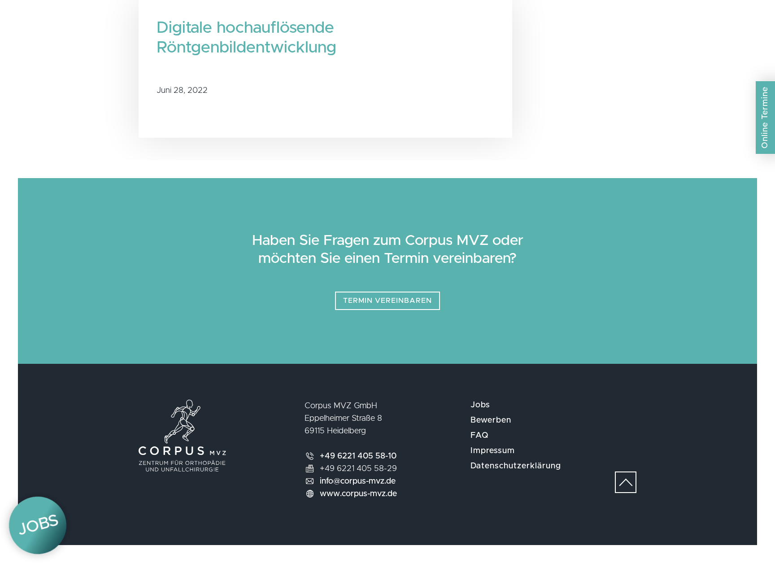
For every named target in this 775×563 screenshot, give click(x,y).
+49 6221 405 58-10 (358, 456)
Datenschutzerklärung (515, 466)
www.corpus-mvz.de (358, 494)
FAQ (479, 436)
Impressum (492, 451)
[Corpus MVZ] (387, 37)
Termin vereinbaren (387, 300)
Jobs (480, 405)
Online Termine (765, 117)
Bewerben (490, 420)
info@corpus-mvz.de (358, 481)
